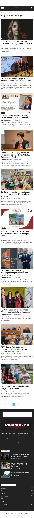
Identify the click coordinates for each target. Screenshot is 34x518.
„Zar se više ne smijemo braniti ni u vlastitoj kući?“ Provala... (21, 455)
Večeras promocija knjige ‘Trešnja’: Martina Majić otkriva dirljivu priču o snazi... (16, 233)
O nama (13, 513)
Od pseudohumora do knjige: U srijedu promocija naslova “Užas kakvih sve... (14, 272)
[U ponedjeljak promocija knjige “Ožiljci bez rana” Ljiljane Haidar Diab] (17, 29)
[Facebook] (15, 442)
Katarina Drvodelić (6, 46)
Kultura (3, 38)
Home (2, 12)
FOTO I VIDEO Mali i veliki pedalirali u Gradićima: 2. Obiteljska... (19, 464)
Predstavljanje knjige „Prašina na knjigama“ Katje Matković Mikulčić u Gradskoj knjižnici (16, 155)
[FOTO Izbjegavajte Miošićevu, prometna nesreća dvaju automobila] (5, 474)
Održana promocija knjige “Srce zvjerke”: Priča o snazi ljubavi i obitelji (17, 79)
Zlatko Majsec (5, 391)
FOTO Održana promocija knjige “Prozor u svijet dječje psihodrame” (16, 311)
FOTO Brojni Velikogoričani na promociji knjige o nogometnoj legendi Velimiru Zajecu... (14, 349)
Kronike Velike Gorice (6, 83)
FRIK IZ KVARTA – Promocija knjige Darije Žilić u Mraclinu (15, 387)
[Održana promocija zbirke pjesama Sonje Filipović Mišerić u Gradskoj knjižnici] (17, 179)
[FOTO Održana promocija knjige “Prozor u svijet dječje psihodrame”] (17, 297)
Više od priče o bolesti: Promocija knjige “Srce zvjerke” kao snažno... (15, 116)
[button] (31, 8)
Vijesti (2, 491)
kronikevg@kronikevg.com (20, 439)
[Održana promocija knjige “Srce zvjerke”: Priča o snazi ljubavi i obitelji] (17, 66)
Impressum (19, 513)
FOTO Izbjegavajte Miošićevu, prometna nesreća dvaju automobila (20, 474)
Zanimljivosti (4, 504)
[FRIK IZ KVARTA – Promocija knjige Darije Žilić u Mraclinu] (17, 374)
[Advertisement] (17, 3)
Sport (2, 501)
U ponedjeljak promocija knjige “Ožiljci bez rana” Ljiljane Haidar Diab (16, 42)
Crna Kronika (4, 496)
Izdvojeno (3, 228)
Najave (3, 493)
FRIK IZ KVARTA (4, 383)
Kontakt (26, 513)
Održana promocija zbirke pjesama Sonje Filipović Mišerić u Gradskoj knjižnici (15, 194)
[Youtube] (19, 442)
